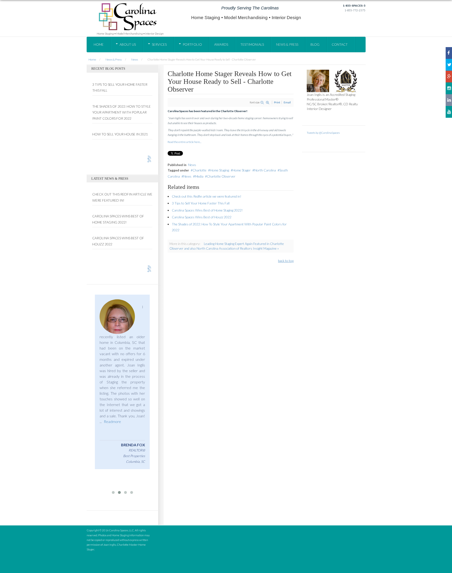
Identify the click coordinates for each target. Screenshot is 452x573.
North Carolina (265, 170)
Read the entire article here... (184, 142)
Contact (340, 44)
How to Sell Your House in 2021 (120, 134)
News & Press (287, 44)
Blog (315, 44)
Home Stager (242, 170)
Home (99, 44)
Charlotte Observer (221, 176)
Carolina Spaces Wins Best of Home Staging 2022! (207, 210)
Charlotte (199, 170)
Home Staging (219, 170)
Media (199, 176)
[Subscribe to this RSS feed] (149, 157)
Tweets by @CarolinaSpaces (323, 132)
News (192, 165)
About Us (128, 44)
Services (159, 44)
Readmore (112, 421)
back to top (286, 261)
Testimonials (252, 44)
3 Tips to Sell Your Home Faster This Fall (201, 203)
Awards (221, 44)
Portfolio (192, 44)
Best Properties (134, 456)
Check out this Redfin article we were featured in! (206, 196)
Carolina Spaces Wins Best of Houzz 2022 (201, 217)
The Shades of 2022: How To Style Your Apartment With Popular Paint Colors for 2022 (121, 112)
